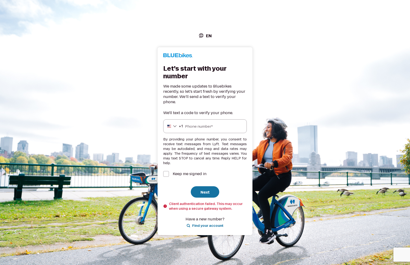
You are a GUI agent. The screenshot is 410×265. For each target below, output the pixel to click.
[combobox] (205, 36)
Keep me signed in (189, 174)
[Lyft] (178, 56)
